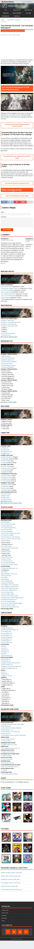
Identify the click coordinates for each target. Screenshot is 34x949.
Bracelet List (5, 650)
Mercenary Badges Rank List (9, 668)
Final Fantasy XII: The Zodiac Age (11, 731)
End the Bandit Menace (8, 358)
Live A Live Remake (7, 759)
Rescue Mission (6, 356)
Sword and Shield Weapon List (10, 629)
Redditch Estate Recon (8, 360)
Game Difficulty (6, 540)
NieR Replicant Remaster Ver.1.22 (11, 748)
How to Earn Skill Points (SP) (9, 590)
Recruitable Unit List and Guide (10, 585)
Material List (5, 674)
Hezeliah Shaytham (7, 490)
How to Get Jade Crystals (8, 605)
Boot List (4, 648)
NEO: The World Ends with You (10, 766)
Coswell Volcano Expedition (9, 361)
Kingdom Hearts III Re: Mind (9, 744)
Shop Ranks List (6, 661)
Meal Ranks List (6, 659)
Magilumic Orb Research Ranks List (11, 666)
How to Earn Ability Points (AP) (10, 588)
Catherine (4, 462)
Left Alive (4, 770)
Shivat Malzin (5, 486)
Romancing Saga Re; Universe (10, 774)
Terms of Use (5, 913)
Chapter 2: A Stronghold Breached (11, 322)
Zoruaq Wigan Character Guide (9, 883)
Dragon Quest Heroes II (8, 752)
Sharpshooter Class (7, 451)
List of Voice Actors (7, 286)
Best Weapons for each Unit (9, 574)
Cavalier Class (5, 449)
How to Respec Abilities (8, 594)
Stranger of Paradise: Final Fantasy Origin (13, 724)
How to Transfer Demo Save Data (11, 539)
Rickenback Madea (7, 477)
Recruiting (4, 918)
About (3, 920)
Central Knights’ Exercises (9, 365)
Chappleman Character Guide (8, 879)
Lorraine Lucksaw (6, 494)
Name (2, 212)
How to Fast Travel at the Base (10, 607)
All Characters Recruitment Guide (12, 503)
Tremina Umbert (6, 481)
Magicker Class (6, 453)
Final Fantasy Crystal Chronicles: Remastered (14, 735)
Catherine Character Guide (8, 886)
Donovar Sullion (6, 460)
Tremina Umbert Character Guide (10, 889)
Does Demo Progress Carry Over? (11, 288)
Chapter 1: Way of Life (8, 320)
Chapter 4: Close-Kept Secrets (10, 326)
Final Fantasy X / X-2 (7, 730)
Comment (3, 217)
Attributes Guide (6, 551)
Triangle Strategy (6, 755)
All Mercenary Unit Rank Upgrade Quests (13, 597)
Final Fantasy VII (6, 726)
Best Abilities (5, 579)
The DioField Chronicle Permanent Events (17, 183)
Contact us (4, 915)
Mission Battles (28, 10)
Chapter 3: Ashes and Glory (9, 324)
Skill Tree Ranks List (7, 664)
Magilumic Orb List (7, 675)
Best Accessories (6, 575)
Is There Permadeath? (8, 290)
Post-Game (28, 13)
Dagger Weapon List (7, 628)
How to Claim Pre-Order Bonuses (11, 537)
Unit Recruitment (17, 13)
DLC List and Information (9, 295)
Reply (3, 263)
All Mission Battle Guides (9, 402)
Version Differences (7, 526)
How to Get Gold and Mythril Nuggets (12, 603)
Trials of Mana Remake (8, 739)
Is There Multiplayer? (7, 531)
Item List (4, 672)
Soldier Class (5, 448)
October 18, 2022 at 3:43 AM (7, 240)
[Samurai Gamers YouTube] (20, 931)
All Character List (7, 501)
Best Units (5, 572)
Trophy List (17, 16)
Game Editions (6, 297)
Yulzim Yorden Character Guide (9, 876)
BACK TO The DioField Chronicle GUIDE (17, 196)
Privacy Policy (5, 910)
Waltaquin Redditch (7, 484)
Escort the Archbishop (8, 367)
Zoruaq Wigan (5, 470)
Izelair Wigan (5, 459)
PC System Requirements (9, 294)
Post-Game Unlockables (8, 333)
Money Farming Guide (8, 583)
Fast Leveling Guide (7, 581)
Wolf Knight (17, 35)
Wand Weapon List (7, 642)
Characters (5, 13)
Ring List (4, 653)
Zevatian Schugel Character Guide (10, 872)
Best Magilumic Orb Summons (10, 586)
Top (6, 10)
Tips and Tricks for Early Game (10, 548)
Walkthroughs (17, 10)
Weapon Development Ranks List (11, 663)
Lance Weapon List (7, 633)
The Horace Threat (7, 363)
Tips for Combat (6, 559)
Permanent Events (7, 546)
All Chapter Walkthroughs (9, 337)
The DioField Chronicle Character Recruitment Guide (17, 157)
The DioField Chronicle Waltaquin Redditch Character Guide (17, 125)
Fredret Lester (6, 466)
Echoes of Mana (6, 741)
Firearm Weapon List (7, 637)
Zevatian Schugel (6, 499)
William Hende (6, 495)
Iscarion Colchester (7, 475)
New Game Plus (5, 16)
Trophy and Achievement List (10, 568)
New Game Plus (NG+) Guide (9, 564)
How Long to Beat (7, 292)
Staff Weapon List (6, 640)
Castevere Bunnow (7, 468)
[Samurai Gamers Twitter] (14, 931)
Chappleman (5, 472)
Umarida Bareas (6, 479)
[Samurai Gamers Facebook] (8, 931)
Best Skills (4, 577)
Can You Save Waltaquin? (8, 601)
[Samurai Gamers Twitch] (26, 931)
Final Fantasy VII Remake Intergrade (11, 728)
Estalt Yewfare (6, 488)
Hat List (4, 646)
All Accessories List (7, 655)
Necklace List (5, 652)
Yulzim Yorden (6, 497)
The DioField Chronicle (14, 115)
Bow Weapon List (6, 635)
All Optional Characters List (9, 599)
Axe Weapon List (6, 631)
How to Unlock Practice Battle (10, 596)
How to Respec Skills (7, 592)
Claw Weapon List (7, 639)
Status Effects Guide (7, 557)
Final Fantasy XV (6, 733)
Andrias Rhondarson (7, 457)
